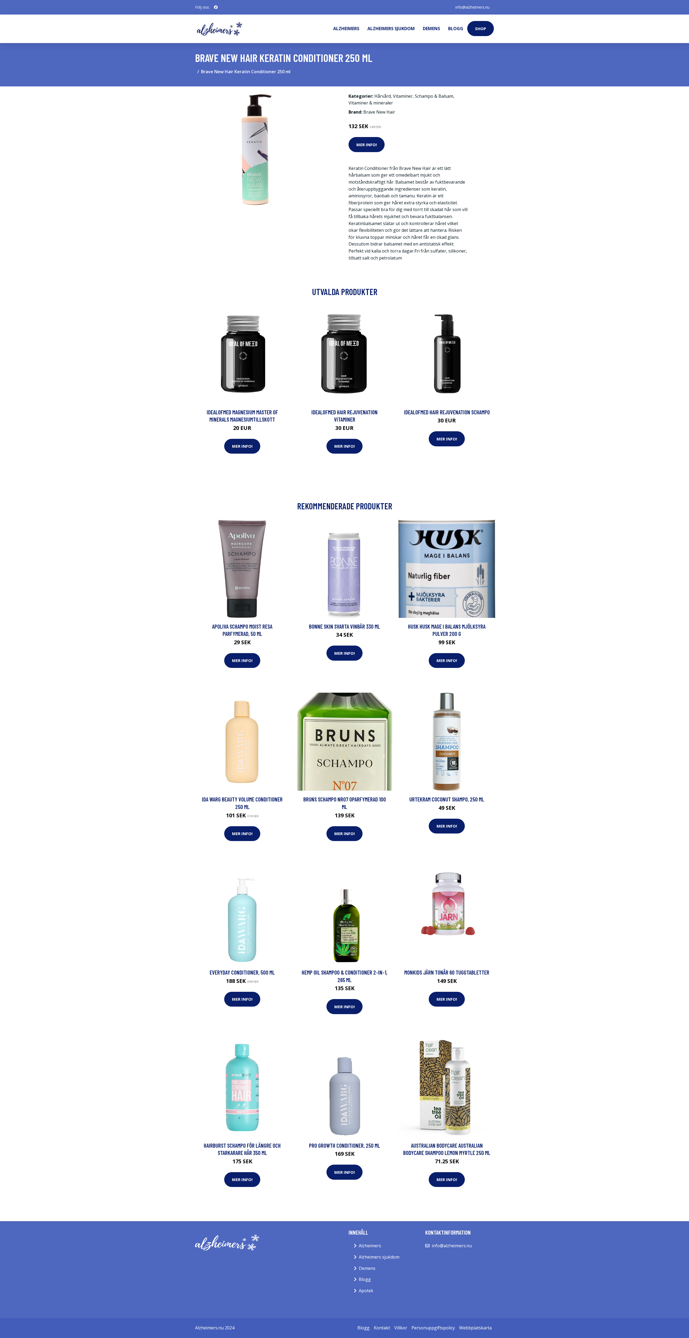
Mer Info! (366, 144)
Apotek (366, 1291)
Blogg (455, 28)
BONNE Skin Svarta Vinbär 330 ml (344, 626)
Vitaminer (403, 96)
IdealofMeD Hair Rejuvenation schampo (447, 412)
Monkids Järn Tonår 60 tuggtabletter (446, 972)
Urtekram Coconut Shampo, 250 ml (446, 799)
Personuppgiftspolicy (433, 1328)
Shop (480, 28)
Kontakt (382, 1328)
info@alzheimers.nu (472, 7)
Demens (431, 28)
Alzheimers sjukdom (391, 28)
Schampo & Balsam (434, 96)
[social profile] (216, 7)
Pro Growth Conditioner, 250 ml (344, 1145)
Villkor (400, 1328)
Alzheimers (346, 28)
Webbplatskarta (475, 1328)
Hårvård (382, 96)
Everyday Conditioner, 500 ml (242, 972)
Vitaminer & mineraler (371, 103)
